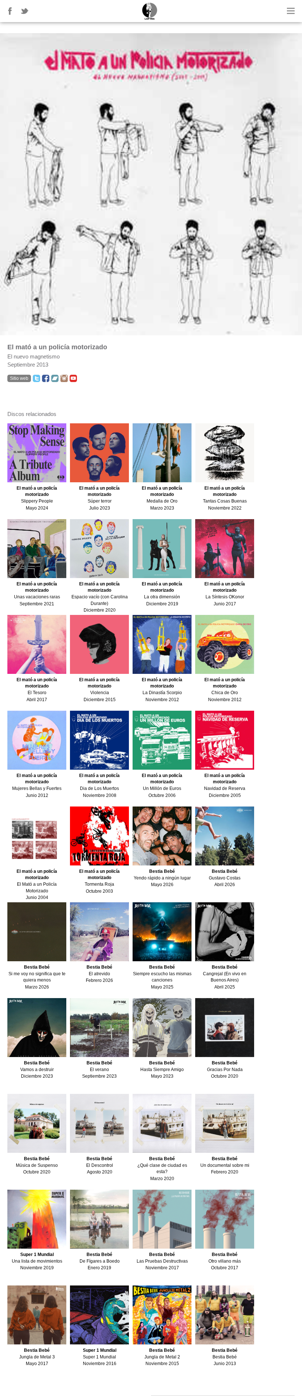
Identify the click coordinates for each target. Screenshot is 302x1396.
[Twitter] (36, 378)
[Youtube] (73, 378)
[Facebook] (46, 378)
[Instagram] (64, 378)
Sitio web (19, 378)
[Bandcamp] (55, 378)
